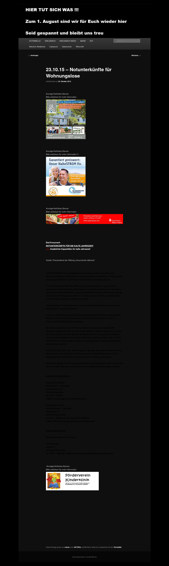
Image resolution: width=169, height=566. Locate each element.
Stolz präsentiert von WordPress (84, 557)
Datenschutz (67, 46)
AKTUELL (77, 547)
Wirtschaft (80, 46)
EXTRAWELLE (35, 41)
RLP (91, 41)
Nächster (136, 55)
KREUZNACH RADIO (68, 41)
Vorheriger (33, 55)
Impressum (53, 46)
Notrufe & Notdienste (37, 46)
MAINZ (83, 41)
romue (67, 547)
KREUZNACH (50, 41)
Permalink (117, 547)
